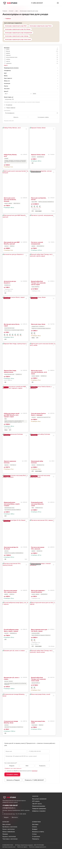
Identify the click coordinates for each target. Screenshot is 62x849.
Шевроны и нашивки (38, 811)
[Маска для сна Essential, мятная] (32, 206)
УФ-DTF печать (37, 803)
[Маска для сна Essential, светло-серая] (37, 206)
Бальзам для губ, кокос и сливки (11, 678)
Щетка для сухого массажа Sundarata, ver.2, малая (39, 372)
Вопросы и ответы (38, 831)
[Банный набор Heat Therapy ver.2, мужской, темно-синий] (32, 688)
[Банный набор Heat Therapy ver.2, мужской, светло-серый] (35, 688)
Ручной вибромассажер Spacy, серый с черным (11, 630)
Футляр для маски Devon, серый (12, 324)
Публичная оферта (22, 847)
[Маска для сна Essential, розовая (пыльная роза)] (40, 206)
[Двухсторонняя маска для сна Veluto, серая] (35, 640)
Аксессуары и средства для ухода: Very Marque (17, 29)
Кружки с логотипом (9, 836)
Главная (5, 11)
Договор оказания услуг (9, 847)
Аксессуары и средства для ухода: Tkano (41, 26)
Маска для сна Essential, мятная (38, 198)
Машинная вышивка (38, 806)
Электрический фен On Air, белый (11, 548)
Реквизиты (35, 839)
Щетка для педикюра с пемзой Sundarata (38, 591)
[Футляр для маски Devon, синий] (8, 335)
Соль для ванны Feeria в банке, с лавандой (38, 414)
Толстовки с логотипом (10, 839)
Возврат (34, 829)
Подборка (7, 18)
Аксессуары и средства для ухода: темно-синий (18, 39)
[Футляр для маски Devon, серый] (5, 335)
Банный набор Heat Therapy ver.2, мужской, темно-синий (38, 679)
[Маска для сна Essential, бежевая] (35, 206)
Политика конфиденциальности (37, 847)
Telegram (11, 765)
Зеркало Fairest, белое (38, 154)
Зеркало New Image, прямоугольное (10, 371)
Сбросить (15, 117)
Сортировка (7, 110)
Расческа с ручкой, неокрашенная (37, 243)
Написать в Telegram (13, 780)
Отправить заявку (12, 774)
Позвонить (42, 765)
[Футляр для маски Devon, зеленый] (13, 335)
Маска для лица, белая (38, 324)
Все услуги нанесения (39, 799)
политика (34, 770)
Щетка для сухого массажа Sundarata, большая (10, 199)
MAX (27, 765)
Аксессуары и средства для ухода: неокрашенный (18, 32)
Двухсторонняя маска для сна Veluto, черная (39, 630)
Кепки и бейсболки (9, 831)
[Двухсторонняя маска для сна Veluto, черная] (32, 640)
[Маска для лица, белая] (32, 333)
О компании (36, 836)
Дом (17, 11)
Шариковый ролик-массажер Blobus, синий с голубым (12, 504)
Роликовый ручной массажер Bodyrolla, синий (37, 504)
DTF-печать (35, 801)
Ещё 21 (6, 65)
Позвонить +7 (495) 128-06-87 (34, 780)
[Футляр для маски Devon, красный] (16, 335)
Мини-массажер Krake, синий (38, 722)
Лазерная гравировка (39, 808)
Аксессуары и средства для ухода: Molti (16, 26)
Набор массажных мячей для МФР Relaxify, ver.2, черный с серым (11, 415)
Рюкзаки (5, 834)
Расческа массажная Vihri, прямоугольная (10, 591)
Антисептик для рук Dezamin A (10, 282)
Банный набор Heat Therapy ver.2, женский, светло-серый (38, 282)
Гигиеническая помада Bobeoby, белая (11, 722)
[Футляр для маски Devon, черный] (10, 335)
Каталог (11, 11)
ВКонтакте (15, 817)
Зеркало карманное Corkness (10, 461)
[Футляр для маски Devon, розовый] (21, 335)
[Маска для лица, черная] (35, 333)
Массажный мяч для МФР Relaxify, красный (12, 243)
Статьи (34, 834)
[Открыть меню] (57, 2)
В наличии (9, 105)
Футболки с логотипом (10, 827)
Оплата (34, 827)
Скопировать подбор (43, 117)
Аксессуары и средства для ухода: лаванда (16, 36)
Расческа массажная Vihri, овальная (37, 548)
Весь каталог (7, 824)
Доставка (35, 824)
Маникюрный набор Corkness (37, 461)
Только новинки (10, 107)
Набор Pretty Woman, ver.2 (10, 155)
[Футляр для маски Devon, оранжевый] (18, 335)
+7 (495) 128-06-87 (37, 3)
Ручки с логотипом (9, 829)
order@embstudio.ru (9, 808)
